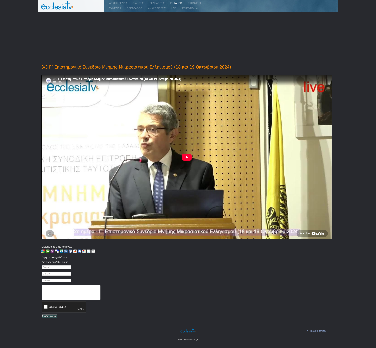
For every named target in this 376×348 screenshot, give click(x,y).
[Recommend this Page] (93, 251)
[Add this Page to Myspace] (79, 251)
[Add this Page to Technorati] (47, 251)
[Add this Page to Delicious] (57, 251)
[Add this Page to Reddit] (75, 251)
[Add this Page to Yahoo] (52, 251)
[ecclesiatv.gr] (57, 8)
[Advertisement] (188, 33)
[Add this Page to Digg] (66, 251)
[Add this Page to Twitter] (88, 251)
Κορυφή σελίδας (318, 331)
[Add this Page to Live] (84, 251)
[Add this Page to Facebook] (70, 251)
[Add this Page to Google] (43, 251)
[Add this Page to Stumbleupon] (61, 251)
